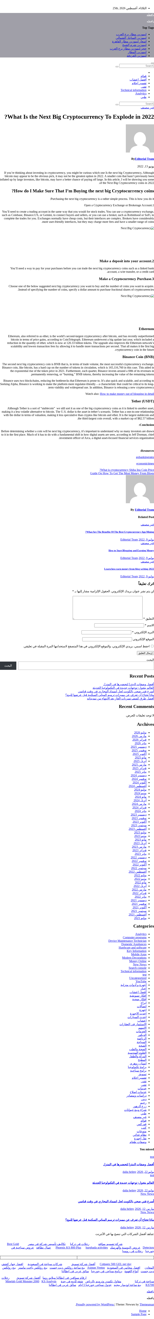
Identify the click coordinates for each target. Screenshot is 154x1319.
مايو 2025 (140, 757)
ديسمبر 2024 (138, 775)
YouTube (141, 981)
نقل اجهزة (140, 1138)
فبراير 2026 (139, 739)
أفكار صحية (139, 999)
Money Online (137, 961)
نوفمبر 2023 (139, 818)
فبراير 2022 (139, 893)
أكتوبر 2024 (139, 782)
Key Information (136, 951)
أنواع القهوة (131, 1271)
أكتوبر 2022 (139, 864)
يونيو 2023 (140, 836)
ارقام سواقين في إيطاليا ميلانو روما (64, 1277)
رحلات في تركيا (79, 1244)
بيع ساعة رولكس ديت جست (67, 1267)
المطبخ (142, 1059)
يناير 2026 (140, 743)
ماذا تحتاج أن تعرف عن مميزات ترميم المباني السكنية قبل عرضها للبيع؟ (109, 695)
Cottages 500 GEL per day (115, 1264)
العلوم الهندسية (137, 1052)
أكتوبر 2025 (139, 753)
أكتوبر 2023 (139, 821)
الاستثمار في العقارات (132, 1024)
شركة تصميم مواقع (110, 1244)
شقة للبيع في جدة (72, 1281)
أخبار (143, 988)
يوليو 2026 (140, 732)
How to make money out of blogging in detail (127, 393)
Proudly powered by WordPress (95, 1304)
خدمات (142, 1088)
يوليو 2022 (140, 875)
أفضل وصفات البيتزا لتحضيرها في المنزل (128, 684)
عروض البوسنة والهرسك (125, 1247)
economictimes (145, 463)
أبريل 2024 (140, 800)
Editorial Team (144, 158)
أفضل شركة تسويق (83, 1264)
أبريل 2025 (140, 761)
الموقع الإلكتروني (143, 639)
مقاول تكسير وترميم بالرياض (103, 1281)
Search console (137, 967)
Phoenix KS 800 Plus (68, 1247)
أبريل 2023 (140, 843)
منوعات (141, 1131)
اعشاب (141, 1020)
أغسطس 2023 (137, 828)
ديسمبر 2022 (138, 857)
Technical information (133, 90)
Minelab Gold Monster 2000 (22, 1281)
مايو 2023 (140, 839)
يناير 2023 (140, 853)
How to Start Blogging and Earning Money (131, 550)
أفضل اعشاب (138, 79)
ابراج (143, 1002)
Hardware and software (132, 947)
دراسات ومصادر (136, 1095)
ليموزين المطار (137, 52)
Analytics (140, 93)
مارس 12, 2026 (144, 1208)
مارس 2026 (139, 736)
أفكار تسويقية (138, 995)
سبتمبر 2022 (138, 868)
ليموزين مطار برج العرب (131, 34)
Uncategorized (137, 978)
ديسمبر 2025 (138, 746)
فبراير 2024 (139, 807)
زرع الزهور (139, 1106)
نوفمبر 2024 (139, 778)
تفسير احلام (139, 83)
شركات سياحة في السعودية (45, 1264)
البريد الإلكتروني (143, 632)
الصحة (142, 1045)
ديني (143, 1099)
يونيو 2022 (140, 878)
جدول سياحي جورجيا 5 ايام (95, 1285)
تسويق (142, 1074)
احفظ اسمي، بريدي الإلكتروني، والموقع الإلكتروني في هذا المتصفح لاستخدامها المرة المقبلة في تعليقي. (86, 646)
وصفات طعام (138, 1142)
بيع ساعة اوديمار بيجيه (127, 1285)
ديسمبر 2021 (138, 900)
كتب (143, 1127)
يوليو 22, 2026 (145, 1171)
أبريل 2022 (140, 886)
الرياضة (141, 1038)
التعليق (148, 618)
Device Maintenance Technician (127, 940)
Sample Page (138, 1314)
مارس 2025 (139, 764)
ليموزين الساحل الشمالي (131, 37)
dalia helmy (129, 1171)
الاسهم (142, 1027)
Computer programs (134, 937)
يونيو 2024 (140, 793)
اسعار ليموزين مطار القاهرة (129, 41)
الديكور (142, 1034)
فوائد (143, 76)
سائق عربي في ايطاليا (75, 1271)
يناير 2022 (140, 896)
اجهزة (142, 1010)
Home (142, 1310)
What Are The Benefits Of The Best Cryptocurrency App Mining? (119, 531)
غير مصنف (147, 107)
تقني (143, 1084)
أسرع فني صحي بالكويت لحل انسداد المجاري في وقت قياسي (116, 691)
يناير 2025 (140, 771)
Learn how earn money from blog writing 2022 (129, 568)
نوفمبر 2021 (139, 903)
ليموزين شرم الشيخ (134, 45)
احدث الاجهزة (138, 1013)
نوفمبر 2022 (139, 861)
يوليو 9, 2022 (146, 539)
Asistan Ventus (96, 1267)
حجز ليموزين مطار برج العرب (128, 48)
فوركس (141, 1124)
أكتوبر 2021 (139, 907)
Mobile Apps (138, 954)
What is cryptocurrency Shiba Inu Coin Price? (127, 469)
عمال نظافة (43, 1247)
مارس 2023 (139, 846)
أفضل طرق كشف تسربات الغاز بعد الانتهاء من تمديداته (120, 698)
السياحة (141, 1042)
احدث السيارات (137, 1017)
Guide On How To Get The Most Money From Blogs (122, 473)
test (144, 974)
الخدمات (141, 1031)
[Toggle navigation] (152, 63)
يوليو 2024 (140, 789)
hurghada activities (97, 1247)
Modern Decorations (134, 957)
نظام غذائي (139, 1134)
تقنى (143, 86)
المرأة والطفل (137, 1056)
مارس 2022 (139, 889)
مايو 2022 (140, 882)
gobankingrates (145, 457)
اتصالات (141, 1006)
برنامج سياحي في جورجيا (106, 1271)
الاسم (149, 625)
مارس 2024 (139, 803)
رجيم (143, 1102)
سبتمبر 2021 (138, 911)
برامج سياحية (138, 1070)
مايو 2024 (140, 796)
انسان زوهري (138, 1063)
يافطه (150, 14)
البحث (150, 659)
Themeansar (147, 1304)
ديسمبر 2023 (138, 814)
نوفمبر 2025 (139, 750)
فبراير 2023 (139, 850)
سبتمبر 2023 (138, 825)
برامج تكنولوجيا (137, 1067)
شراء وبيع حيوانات (135, 1109)
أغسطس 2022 (137, 871)
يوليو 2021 (140, 918)
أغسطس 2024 (137, 786)
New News (139, 964)
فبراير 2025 (139, 768)
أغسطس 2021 (137, 914)
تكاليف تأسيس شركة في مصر (47, 1244)
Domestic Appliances (133, 944)
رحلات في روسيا (132, 1251)
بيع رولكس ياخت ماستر (32, 1267)
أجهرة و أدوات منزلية (133, 985)
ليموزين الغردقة (136, 55)
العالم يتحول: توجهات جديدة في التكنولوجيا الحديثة (123, 687)
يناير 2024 (140, 811)
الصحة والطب (137, 1049)
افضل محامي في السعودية (123, 1267)
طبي (143, 97)
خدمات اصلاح (138, 1092)
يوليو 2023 (140, 832)
